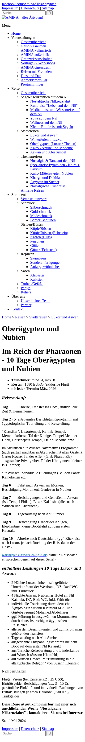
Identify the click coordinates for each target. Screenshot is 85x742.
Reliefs (26, 292)
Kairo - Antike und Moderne (51, 148)
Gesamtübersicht (33, 42)
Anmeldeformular (34, 80)
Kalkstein (37, 279)
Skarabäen (38, 258)
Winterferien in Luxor (46, 139)
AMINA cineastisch (36, 67)
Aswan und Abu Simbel (48, 152)
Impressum (10, 8)
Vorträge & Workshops (38, 63)
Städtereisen (38, 317)
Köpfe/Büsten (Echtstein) (49, 233)
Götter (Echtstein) (43, 250)
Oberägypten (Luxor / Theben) (53, 144)
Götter (35, 245)
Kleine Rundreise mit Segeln (51, 127)
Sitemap (48, 8)
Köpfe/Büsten (40, 229)
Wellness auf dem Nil (46, 122)
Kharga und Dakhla (45, 178)
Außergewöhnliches (45, 267)
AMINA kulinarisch (36, 50)
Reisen (20, 317)
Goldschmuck (40, 212)
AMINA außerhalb (35, 55)
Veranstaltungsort (34, 199)
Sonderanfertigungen (45, 262)
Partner (26, 305)
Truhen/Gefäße (32, 284)
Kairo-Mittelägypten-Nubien (51, 173)
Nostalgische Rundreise (47, 186)
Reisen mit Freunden (36, 72)
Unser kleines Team (35, 301)
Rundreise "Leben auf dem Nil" (54, 105)
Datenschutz (30, 8)
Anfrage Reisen (32, 190)
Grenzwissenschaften (36, 59)
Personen (37, 241)
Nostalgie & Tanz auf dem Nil (52, 161)
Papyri (25, 288)
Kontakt (17, 309)
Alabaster (37, 275)
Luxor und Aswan (43, 135)
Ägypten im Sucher (44, 182)
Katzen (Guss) (41, 237)
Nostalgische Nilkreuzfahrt (50, 101)
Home (16, 33)
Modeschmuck (41, 216)
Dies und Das (31, 76)
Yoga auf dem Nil (43, 118)
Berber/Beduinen (43, 220)
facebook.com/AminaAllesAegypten (29, 4)
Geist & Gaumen (33, 46)
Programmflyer (32, 84)
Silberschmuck (41, 207)
